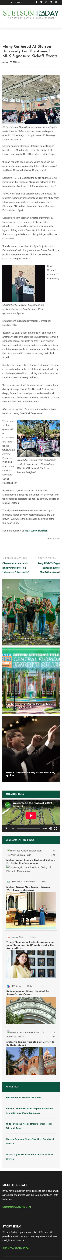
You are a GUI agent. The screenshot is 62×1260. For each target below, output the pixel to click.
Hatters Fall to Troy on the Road (23, 1097)
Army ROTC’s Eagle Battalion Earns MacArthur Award (49, 567)
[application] (31, 816)
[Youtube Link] (56, 2)
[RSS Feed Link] (46, 2)
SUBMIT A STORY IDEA (15, 1248)
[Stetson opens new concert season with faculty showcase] (31, 903)
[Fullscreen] (55, 828)
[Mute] (50, 828)
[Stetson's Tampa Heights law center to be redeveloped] (31, 1051)
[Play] (6, 828)
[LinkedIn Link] (51, 2)
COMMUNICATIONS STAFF (17, 1207)
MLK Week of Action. (36, 530)
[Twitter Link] (41, 2)
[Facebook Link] (36, 2)
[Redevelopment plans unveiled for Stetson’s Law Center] (31, 1003)
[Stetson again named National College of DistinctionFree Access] (31, 860)
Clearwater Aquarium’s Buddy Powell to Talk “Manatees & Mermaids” (16, 567)
